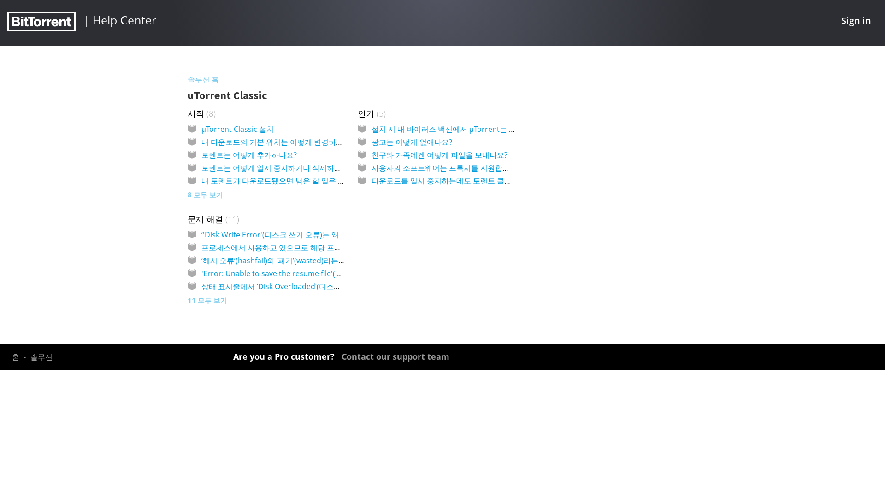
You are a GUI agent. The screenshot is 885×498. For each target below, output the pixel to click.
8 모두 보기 (205, 194)
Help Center (124, 20)
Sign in (856, 20)
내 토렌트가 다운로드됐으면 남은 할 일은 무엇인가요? (289, 181)
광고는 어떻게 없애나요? (412, 142)
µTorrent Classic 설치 (237, 129)
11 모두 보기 (207, 300)
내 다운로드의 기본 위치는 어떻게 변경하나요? (277, 142)
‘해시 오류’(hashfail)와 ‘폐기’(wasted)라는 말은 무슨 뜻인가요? (303, 260)
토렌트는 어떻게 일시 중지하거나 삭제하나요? (276, 168)
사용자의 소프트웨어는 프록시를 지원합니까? (446, 168)
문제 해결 (212, 219)
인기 (371, 113)
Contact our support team (395, 356)
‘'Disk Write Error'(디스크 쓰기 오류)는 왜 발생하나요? (291, 235)
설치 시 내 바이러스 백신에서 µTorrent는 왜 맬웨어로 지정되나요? (481, 129)
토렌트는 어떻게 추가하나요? (249, 155)
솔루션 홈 (203, 79)
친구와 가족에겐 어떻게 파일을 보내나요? (439, 155)
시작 (200, 113)
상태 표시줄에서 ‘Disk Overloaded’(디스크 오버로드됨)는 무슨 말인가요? (321, 286)
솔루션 (41, 357)
